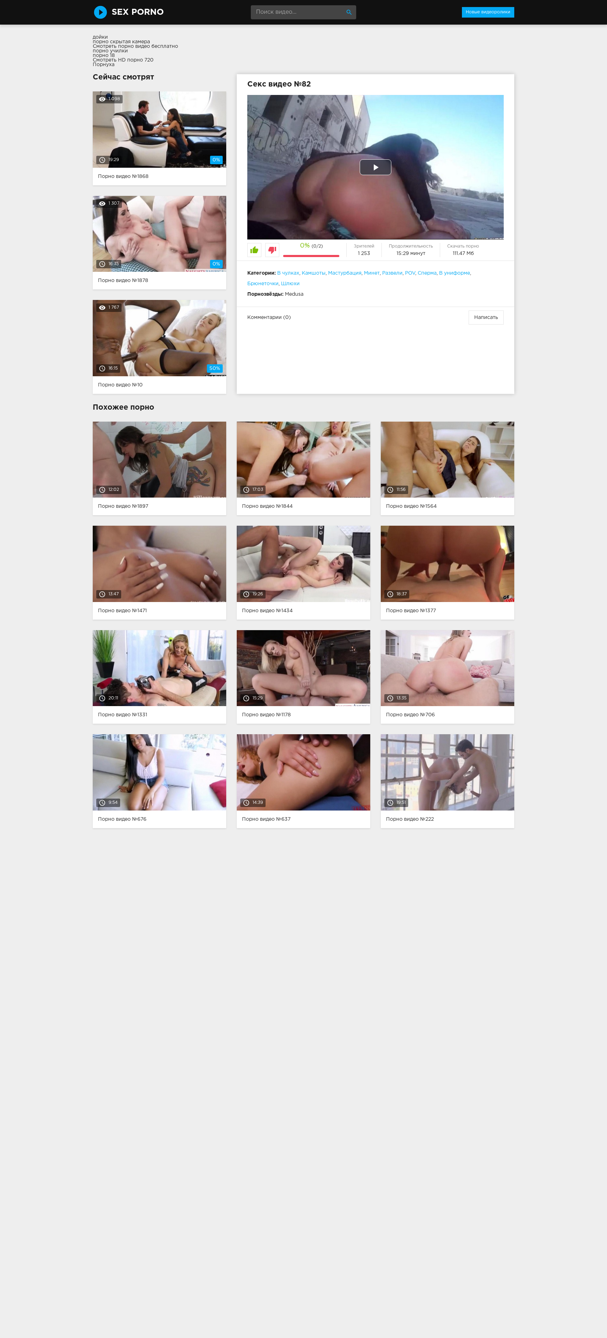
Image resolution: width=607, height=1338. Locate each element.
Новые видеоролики (488, 12)
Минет (372, 273)
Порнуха (104, 65)
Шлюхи (290, 284)
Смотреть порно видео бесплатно (135, 46)
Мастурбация (344, 273)
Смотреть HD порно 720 (123, 60)
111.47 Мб (463, 253)
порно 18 (104, 55)
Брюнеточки (263, 284)
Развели (392, 273)
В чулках (288, 273)
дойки (100, 37)
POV (410, 273)
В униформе (454, 273)
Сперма (427, 273)
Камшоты (314, 273)
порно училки (110, 51)
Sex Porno (138, 12)
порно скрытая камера (121, 42)
